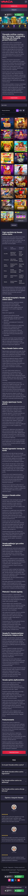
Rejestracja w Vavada (14, 752)
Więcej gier (14, 225)
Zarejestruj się (14, 6)
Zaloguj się (14, 9)
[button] (1, 20)
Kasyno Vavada (14, 97)
